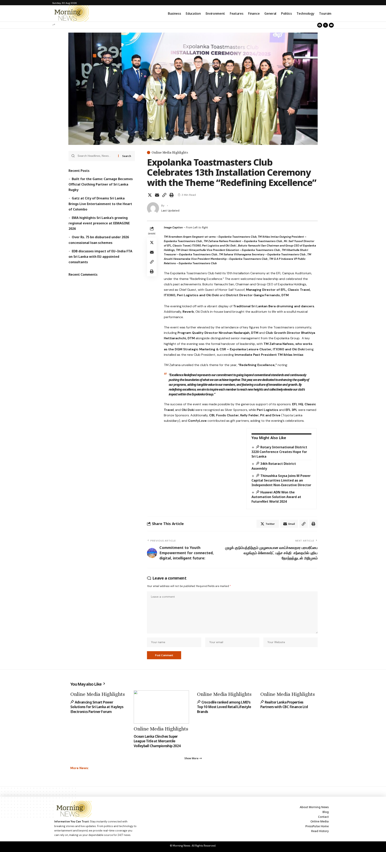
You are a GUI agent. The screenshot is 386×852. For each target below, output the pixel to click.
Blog (325, 812)
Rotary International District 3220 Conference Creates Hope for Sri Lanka (279, 452)
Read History (320, 831)
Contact (323, 817)
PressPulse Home (317, 826)
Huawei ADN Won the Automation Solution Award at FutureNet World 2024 (276, 497)
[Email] (157, 195)
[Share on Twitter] (150, 195)
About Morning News (314, 807)
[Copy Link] (164, 195)
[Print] (171, 195)
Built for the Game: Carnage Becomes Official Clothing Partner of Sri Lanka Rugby (100, 184)
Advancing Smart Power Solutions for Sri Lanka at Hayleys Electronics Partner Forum (96, 707)
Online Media (319, 821)
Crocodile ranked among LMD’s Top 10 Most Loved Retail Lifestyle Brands (224, 707)
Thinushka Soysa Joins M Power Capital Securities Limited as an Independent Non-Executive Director (281, 480)
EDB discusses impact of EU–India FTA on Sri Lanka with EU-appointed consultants (100, 256)
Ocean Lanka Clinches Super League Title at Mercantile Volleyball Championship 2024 (157, 741)
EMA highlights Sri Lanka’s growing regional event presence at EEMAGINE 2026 (99, 223)
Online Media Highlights (170, 152)
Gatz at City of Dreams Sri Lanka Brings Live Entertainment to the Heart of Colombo (100, 203)
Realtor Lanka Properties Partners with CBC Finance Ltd (284, 704)
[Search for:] (96, 156)
